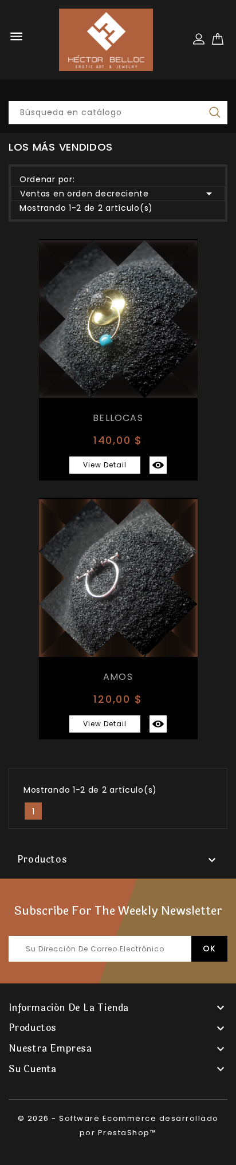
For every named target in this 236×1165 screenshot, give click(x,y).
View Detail (105, 465)
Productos (42, 859)
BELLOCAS (118, 417)
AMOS (118, 676)
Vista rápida (158, 465)
